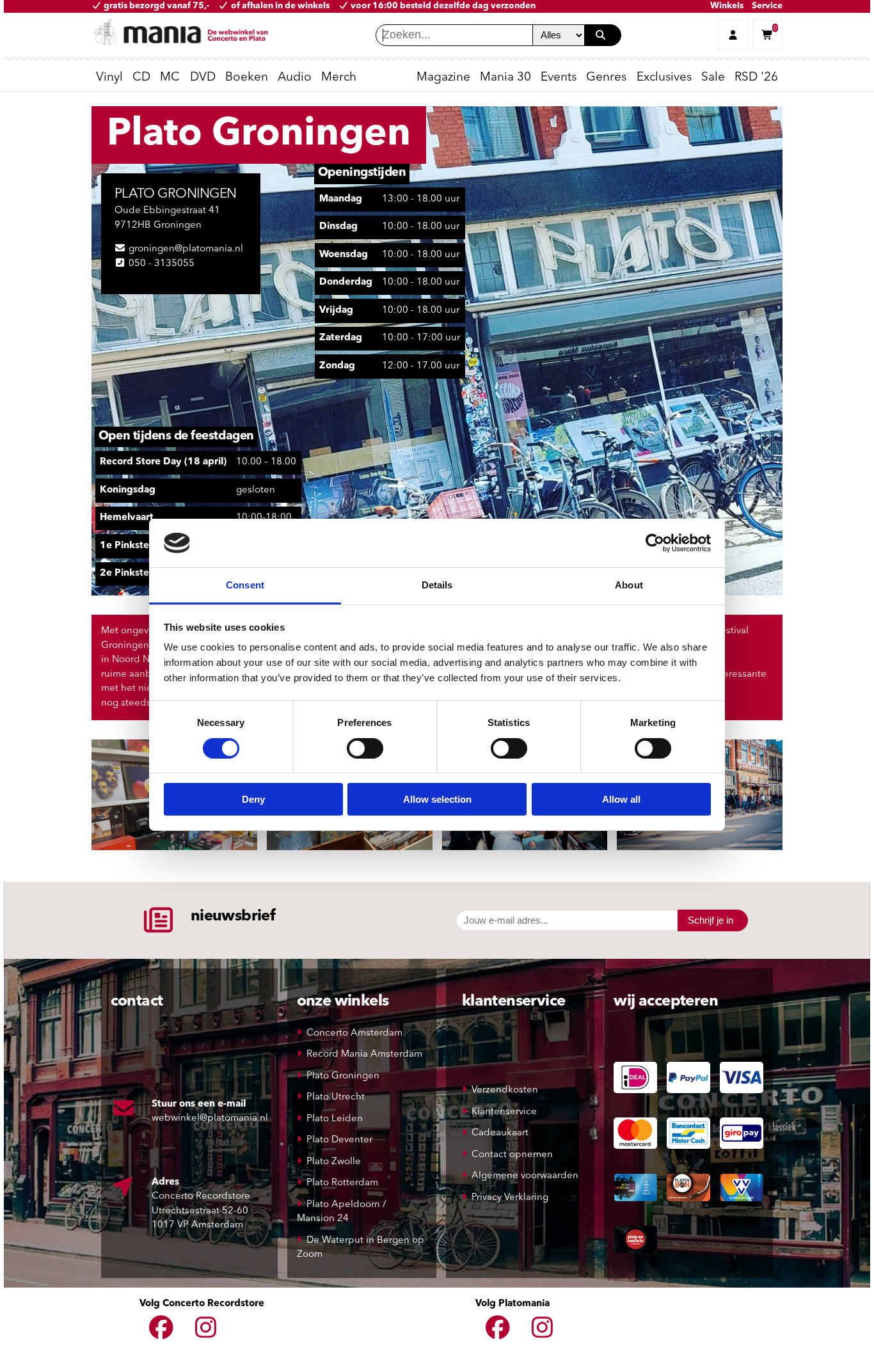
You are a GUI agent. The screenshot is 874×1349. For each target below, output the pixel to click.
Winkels (726, 6)
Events (558, 78)
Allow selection (437, 799)
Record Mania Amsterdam (364, 1054)
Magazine (443, 78)
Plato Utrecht (335, 1097)
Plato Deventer (339, 1140)
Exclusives (664, 78)
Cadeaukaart (500, 1133)
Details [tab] (437, 585)
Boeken (246, 78)
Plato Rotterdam (342, 1183)
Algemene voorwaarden (525, 1176)
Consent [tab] (245, 585)
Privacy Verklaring (510, 1198)
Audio (295, 78)
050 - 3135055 (162, 264)
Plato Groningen (342, 1076)
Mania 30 (505, 78)
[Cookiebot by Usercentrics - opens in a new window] (655, 543)
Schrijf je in (710, 920)
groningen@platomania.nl (186, 249)
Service (767, 6)
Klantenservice (504, 1112)
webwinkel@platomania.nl (210, 1118)
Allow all (621, 799)
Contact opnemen (512, 1155)
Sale (713, 78)
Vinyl (109, 78)
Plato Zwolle (333, 1162)
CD (141, 78)
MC (170, 78)
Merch (338, 78)
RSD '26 (756, 78)
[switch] (365, 748)
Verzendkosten (505, 1090)
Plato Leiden (334, 1119)
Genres (606, 78)
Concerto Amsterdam (354, 1033)
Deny (253, 799)
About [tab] (629, 585)
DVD (203, 78)
